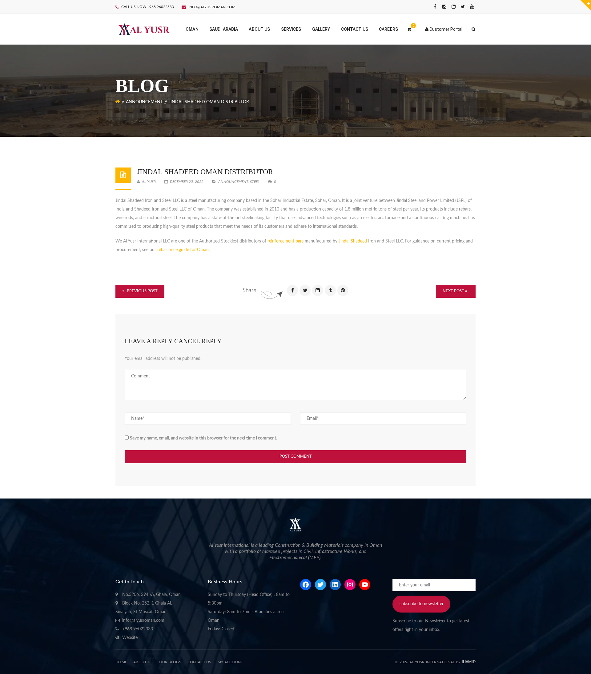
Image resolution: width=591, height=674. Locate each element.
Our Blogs (170, 662)
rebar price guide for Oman (183, 250)
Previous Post (142, 291)
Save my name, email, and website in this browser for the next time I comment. (203, 438)
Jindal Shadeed (353, 241)
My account (230, 662)
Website (130, 638)
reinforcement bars (285, 241)
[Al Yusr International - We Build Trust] (143, 29)
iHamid (469, 662)
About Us (143, 662)
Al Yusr (148, 181)
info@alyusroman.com (211, 7)
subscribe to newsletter (422, 604)
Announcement (144, 102)
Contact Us (199, 662)
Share (249, 290)
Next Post (454, 291)
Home (121, 662)
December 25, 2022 (186, 181)
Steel (254, 181)
